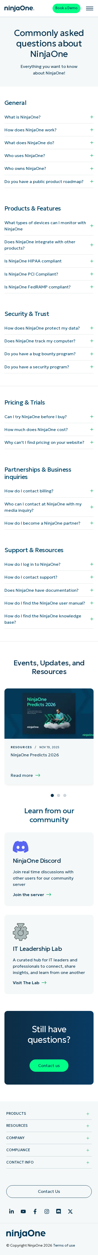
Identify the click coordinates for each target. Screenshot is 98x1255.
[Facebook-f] (35, 1211)
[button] (52, 795)
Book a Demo (66, 8)
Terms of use (64, 1245)
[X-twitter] (70, 1211)
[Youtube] (23, 1211)
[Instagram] (47, 1211)
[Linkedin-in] (11, 1211)
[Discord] (58, 1211)
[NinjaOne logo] (19, 8)
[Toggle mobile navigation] (89, 8)
